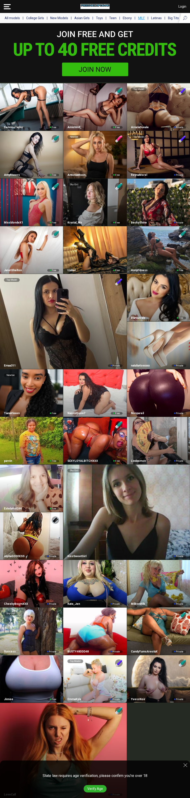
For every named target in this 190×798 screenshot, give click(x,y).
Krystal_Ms (74, 222)
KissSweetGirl (76, 556)
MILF (141, 18)
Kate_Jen (73, 603)
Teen (113, 18)
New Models (59, 18)
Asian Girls (82, 18)
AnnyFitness (139, 270)
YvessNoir (138, 699)
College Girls (35, 18)
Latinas (156, 18)
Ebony (127, 18)
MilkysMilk (138, 603)
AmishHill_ (74, 127)
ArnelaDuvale (140, 127)
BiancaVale (138, 318)
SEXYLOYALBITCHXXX (82, 461)
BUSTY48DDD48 (78, 651)
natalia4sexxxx (140, 365)
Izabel (71, 270)
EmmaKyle (74, 699)
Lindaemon (138, 461)
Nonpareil (137, 413)
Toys (99, 18)
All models (12, 18)
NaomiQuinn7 (76, 413)
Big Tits (173, 18)
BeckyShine (139, 222)
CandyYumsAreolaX (144, 651)
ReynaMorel (139, 175)
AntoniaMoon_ (77, 175)
